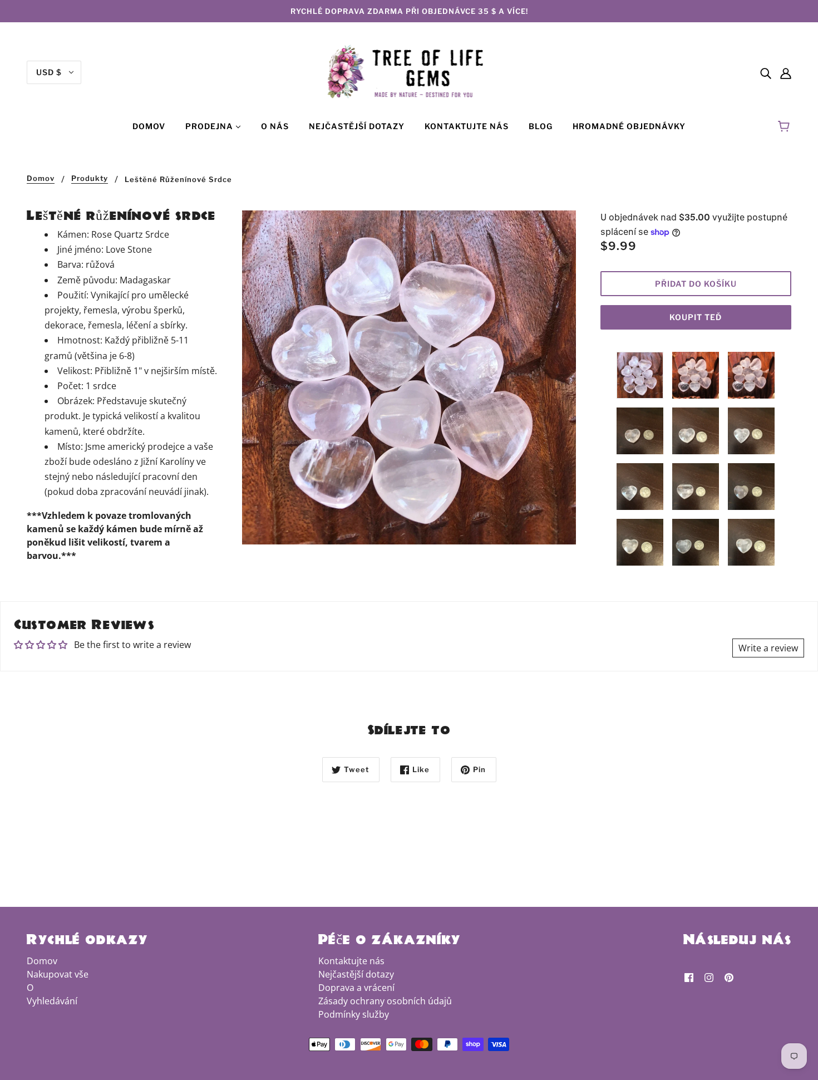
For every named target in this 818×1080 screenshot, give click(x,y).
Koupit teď (695, 317)
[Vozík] (785, 126)
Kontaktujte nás (351, 961)
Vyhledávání (52, 1001)
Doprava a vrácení (356, 987)
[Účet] (786, 72)
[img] (766, 72)
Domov (41, 179)
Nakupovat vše (57, 974)
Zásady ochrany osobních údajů (385, 1001)
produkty (89, 179)
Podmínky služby (353, 1014)
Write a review (768, 648)
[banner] (409, 71)
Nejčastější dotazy (356, 974)
